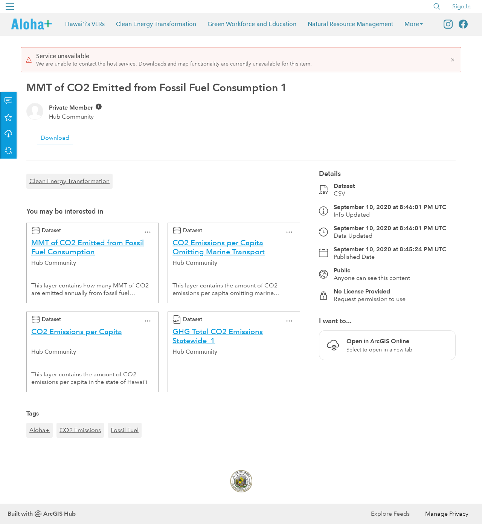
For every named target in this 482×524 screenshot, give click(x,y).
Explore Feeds (390, 513)
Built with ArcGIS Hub (42, 513)
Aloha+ (39, 430)
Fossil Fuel (125, 430)
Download (8, 133)
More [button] (411, 23)
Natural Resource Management (350, 23)
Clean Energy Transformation (156, 23)
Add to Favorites (8, 117)
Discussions (8, 100)
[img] (98, 106)
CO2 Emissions (80, 430)
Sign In (461, 6)
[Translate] (8, 150)
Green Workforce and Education (251, 23)
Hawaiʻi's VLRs (85, 23)
